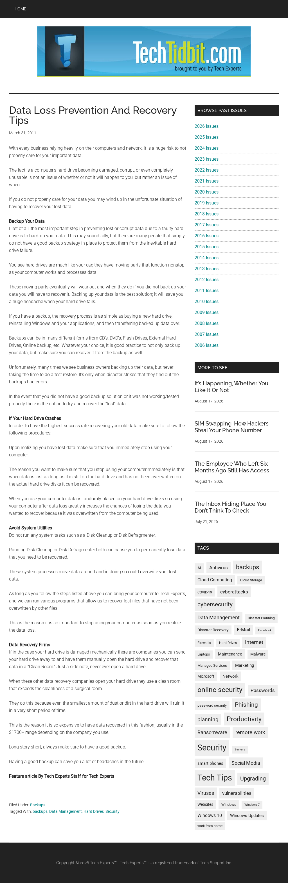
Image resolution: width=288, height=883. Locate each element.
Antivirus (218, 567)
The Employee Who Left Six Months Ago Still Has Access (232, 467)
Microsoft (205, 676)
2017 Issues (207, 224)
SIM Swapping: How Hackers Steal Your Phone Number (232, 427)
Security (112, 811)
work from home (209, 826)
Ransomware (212, 732)
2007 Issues (207, 334)
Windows (228, 804)
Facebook (265, 630)
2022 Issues (207, 170)
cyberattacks (234, 592)
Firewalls (204, 643)
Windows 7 (252, 805)
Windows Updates (247, 815)
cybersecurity (215, 604)
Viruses (205, 793)
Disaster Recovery (213, 630)
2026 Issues (207, 126)
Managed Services (212, 665)
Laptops (203, 654)
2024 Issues (207, 148)
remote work (250, 732)
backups (40, 811)
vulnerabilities (236, 793)
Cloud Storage (251, 580)
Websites (205, 804)
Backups (37, 805)
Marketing (244, 665)
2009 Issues (207, 312)
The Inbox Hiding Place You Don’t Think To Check (230, 507)
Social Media (245, 763)
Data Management (65, 811)
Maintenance (230, 654)
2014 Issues (207, 257)
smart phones (210, 763)
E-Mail (243, 629)
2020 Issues (207, 192)
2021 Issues (207, 181)
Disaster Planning (261, 618)
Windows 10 (209, 815)
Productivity (244, 719)
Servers (240, 749)
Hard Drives (94, 811)
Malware (258, 654)
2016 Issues (207, 235)
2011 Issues (207, 290)
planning (208, 719)
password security (212, 705)
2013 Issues (207, 268)
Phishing (246, 704)
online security (219, 690)
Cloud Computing (214, 579)
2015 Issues (207, 246)
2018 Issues (207, 214)
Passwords (263, 690)
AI (199, 568)
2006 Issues (207, 345)
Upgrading (253, 778)
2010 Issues (207, 301)
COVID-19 (204, 592)
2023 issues (207, 159)
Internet (254, 642)
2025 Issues (207, 137)
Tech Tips (214, 777)
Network (230, 676)
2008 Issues (207, 323)
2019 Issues (207, 203)
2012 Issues (207, 279)
